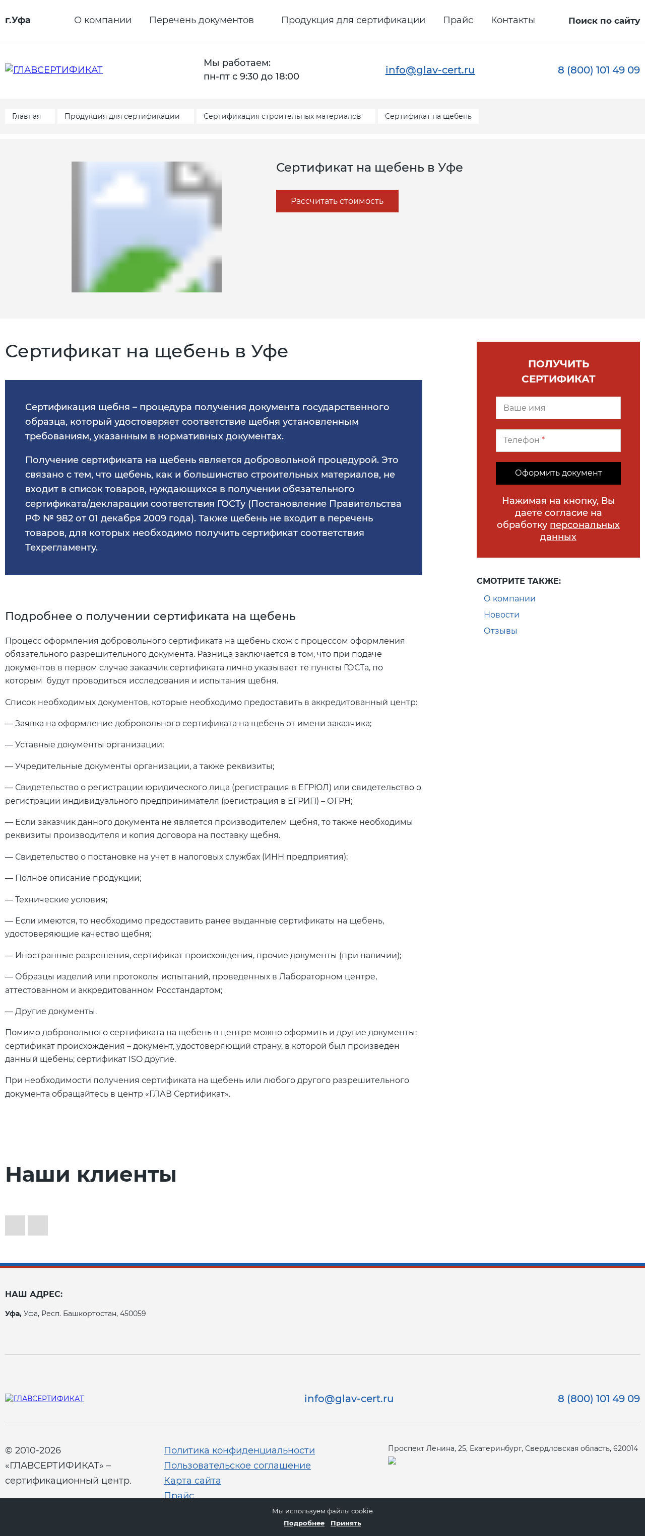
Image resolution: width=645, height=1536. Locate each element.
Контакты (513, 20)
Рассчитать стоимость (337, 201)
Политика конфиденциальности (239, 1450)
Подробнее (304, 1523)
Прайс (458, 20)
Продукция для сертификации (353, 20)
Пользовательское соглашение (237, 1465)
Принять (346, 1523)
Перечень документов (201, 20)
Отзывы (501, 631)
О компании (103, 20)
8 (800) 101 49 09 (599, 70)
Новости (502, 615)
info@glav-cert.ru (430, 70)
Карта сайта (192, 1480)
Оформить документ (558, 473)
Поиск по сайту (604, 21)
